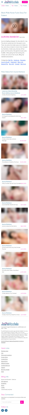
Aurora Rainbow (10, 37)
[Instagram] (2, 410)
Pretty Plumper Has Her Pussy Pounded (11, 183)
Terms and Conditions (6, 355)
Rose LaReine (6, 93)
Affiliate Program (5, 363)
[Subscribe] (22, 402)
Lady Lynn (5, 91)
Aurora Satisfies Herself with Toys (10, 204)
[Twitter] (6, 410)
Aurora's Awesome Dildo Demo (9, 226)
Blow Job (20, 62)
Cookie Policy (4, 359)
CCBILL (3, 387)
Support (3, 367)
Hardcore (16, 60)
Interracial (14, 62)
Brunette (22, 60)
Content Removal (5, 365)
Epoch (2, 385)
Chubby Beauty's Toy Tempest (9, 293)
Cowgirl (17, 64)
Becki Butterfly (12, 91)
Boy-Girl (11, 64)
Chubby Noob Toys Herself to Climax (11, 314)
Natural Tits (4, 64)
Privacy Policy (4, 357)
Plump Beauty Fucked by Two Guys (10, 162)
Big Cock (23, 64)
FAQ (2, 353)
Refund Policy (4, 361)
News (2, 371)
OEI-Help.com (4, 381)
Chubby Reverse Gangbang (8, 94)
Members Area (4, 351)
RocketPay (3, 383)
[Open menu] (2, 2)
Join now (25, 2)
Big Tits (10, 60)
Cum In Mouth (5, 62)
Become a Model (5, 369)
